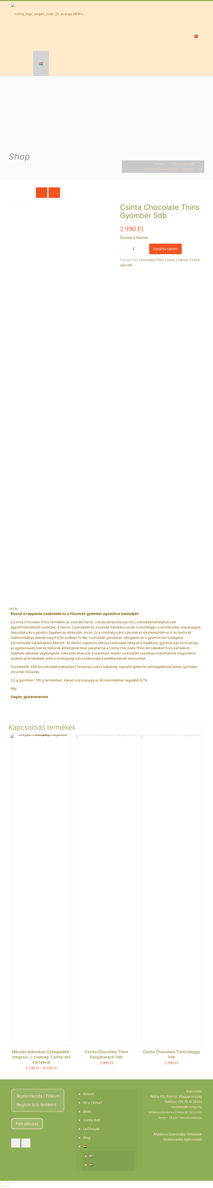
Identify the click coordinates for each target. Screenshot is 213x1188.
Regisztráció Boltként (36, 1104)
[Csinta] (47, 13)
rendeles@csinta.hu (186, 1107)
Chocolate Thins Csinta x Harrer (163, 260)
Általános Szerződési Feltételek (177, 1134)
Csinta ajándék (183, 164)
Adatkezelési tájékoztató (182, 1139)
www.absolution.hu (191, 1117)
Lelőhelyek (91, 1129)
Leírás (13, 608)
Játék (87, 1111)
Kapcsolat (194, 1091)
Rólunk (88, 1094)
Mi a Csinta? (92, 1102)
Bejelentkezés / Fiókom (38, 1096)
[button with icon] (15, 1143)
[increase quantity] (142, 248)
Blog (86, 1137)
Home (159, 164)
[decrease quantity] (124, 248)
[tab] (106, 608)
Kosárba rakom (165, 249)
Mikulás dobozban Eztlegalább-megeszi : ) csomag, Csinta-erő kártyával (41, 1057)
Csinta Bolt (91, 1120)
